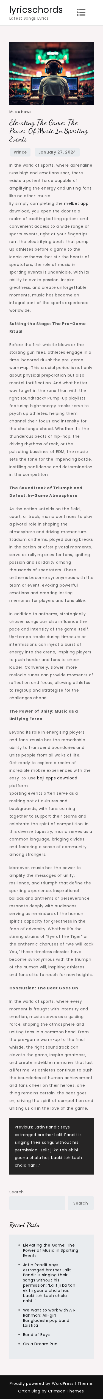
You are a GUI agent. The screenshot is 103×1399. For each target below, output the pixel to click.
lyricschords (36, 10)
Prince (20, 152)
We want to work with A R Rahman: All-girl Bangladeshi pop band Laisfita (49, 1317)
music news (20, 111)
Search (16, 1192)
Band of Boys (36, 1334)
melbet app (76, 203)
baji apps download (57, 778)
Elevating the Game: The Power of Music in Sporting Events (50, 1250)
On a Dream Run (40, 1344)
